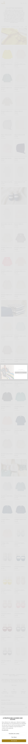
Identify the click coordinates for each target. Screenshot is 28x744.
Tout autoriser (14, 740)
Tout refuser (14, 737)
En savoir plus (5, 730)
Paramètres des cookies (14, 733)
